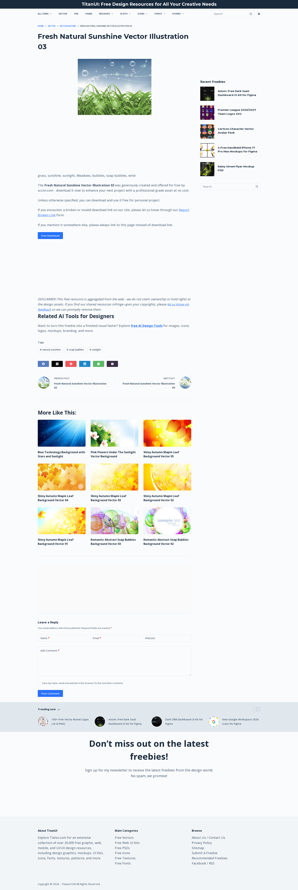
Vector (63, 13)
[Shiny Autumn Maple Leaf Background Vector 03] (114, 477)
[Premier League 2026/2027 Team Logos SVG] (207, 112)
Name (44, 638)
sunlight (95, 349)
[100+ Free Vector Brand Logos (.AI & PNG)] (43, 721)
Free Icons (122, 853)
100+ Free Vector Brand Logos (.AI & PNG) (70, 721)
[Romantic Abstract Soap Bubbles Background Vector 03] (114, 520)
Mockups (104, 13)
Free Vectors (124, 837)
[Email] (112, 364)
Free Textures (125, 858)
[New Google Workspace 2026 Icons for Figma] (213, 721)
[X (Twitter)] (57, 364)
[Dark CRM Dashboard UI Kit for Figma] (157, 721)
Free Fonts (123, 863)
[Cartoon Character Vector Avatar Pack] (207, 131)
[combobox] (227, 186)
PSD (76, 13)
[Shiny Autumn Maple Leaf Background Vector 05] (167, 433)
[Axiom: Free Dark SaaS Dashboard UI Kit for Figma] (207, 94)
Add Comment (49, 650)
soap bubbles (75, 349)
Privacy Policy (202, 843)
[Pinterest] (71, 364)
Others (176, 13)
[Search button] (250, 14)
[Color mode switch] (259, 14)
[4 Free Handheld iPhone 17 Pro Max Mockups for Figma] (207, 150)
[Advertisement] (114, 144)
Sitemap (198, 848)
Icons (141, 13)
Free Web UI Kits (127, 843)
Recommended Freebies (209, 858)
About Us (199, 837)
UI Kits (123, 13)
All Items (43, 13)
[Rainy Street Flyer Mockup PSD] (207, 169)
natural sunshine (50, 349)
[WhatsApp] (98, 364)
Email (97, 638)
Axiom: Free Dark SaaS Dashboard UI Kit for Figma (125, 721)
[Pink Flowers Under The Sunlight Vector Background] (114, 433)
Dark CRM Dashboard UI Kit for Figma (184, 721)
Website (150, 638)
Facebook (199, 863)
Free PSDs (122, 848)
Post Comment (50, 693)
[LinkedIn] (84, 364)
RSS (211, 863)
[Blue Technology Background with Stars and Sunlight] (62, 433)
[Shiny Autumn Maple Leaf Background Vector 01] (62, 520)
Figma (88, 13)
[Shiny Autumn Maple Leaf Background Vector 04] (62, 477)
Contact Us (217, 837)
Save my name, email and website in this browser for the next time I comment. (82, 683)
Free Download (50, 235)
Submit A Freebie (204, 853)
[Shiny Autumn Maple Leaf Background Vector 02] (167, 477)
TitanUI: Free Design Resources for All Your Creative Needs (149, 4)
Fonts (158, 13)
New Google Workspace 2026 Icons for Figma (240, 721)
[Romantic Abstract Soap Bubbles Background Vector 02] (167, 520)
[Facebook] (43, 364)
